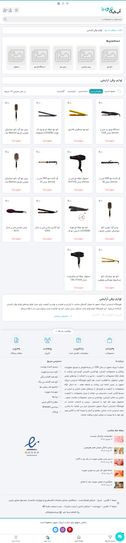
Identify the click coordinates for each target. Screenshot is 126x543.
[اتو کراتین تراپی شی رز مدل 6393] (47, 210)
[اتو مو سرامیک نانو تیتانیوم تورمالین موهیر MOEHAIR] (109, 260)
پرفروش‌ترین (96, 91)
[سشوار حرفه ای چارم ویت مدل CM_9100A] (78, 260)
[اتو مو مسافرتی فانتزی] (78, 112)
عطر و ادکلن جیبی (50, 402)
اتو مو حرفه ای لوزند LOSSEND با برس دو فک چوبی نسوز (78, 229)
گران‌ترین (61, 91)
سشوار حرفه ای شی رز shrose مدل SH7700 (78, 180)
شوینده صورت (51, 391)
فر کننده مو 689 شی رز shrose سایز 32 (47, 180)
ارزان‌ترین (71, 91)
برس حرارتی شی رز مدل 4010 (16, 229)
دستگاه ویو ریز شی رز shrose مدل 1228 (110, 131)
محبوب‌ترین (110, 91)
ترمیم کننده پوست (49, 366)
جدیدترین (83, 91)
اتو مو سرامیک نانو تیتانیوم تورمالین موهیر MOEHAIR (109, 278)
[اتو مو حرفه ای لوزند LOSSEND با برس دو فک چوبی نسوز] (78, 210)
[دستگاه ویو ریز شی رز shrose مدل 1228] (109, 112)
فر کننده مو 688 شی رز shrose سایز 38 (109, 180)
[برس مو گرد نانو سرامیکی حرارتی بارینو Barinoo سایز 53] (16, 162)
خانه (120, 30)
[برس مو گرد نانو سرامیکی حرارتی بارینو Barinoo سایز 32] (16, 112)
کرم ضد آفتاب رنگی (49, 376)
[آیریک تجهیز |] (111, 10)
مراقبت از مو (110, 30)
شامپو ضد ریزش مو (49, 386)
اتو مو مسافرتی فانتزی (78, 129)
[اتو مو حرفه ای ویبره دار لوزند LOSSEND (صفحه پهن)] (47, 112)
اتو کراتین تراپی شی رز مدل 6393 (47, 229)
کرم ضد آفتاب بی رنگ (48, 381)
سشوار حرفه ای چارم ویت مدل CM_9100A (78, 278)
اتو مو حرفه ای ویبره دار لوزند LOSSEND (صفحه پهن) (47, 131)
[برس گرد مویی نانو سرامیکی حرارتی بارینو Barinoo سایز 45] (109, 210)
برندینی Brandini (50, 406)
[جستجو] (5, 19)
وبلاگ (55, 412)
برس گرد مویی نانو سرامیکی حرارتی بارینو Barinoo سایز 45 (110, 229)
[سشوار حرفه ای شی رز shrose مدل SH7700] (78, 162)
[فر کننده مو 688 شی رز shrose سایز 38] (109, 162)
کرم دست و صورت (49, 371)
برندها (55, 396)
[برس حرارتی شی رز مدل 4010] (16, 210)
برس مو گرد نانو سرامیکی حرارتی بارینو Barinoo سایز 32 (16, 131)
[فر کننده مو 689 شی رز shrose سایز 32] (47, 162)
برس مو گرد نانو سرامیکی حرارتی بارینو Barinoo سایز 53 (16, 180)
